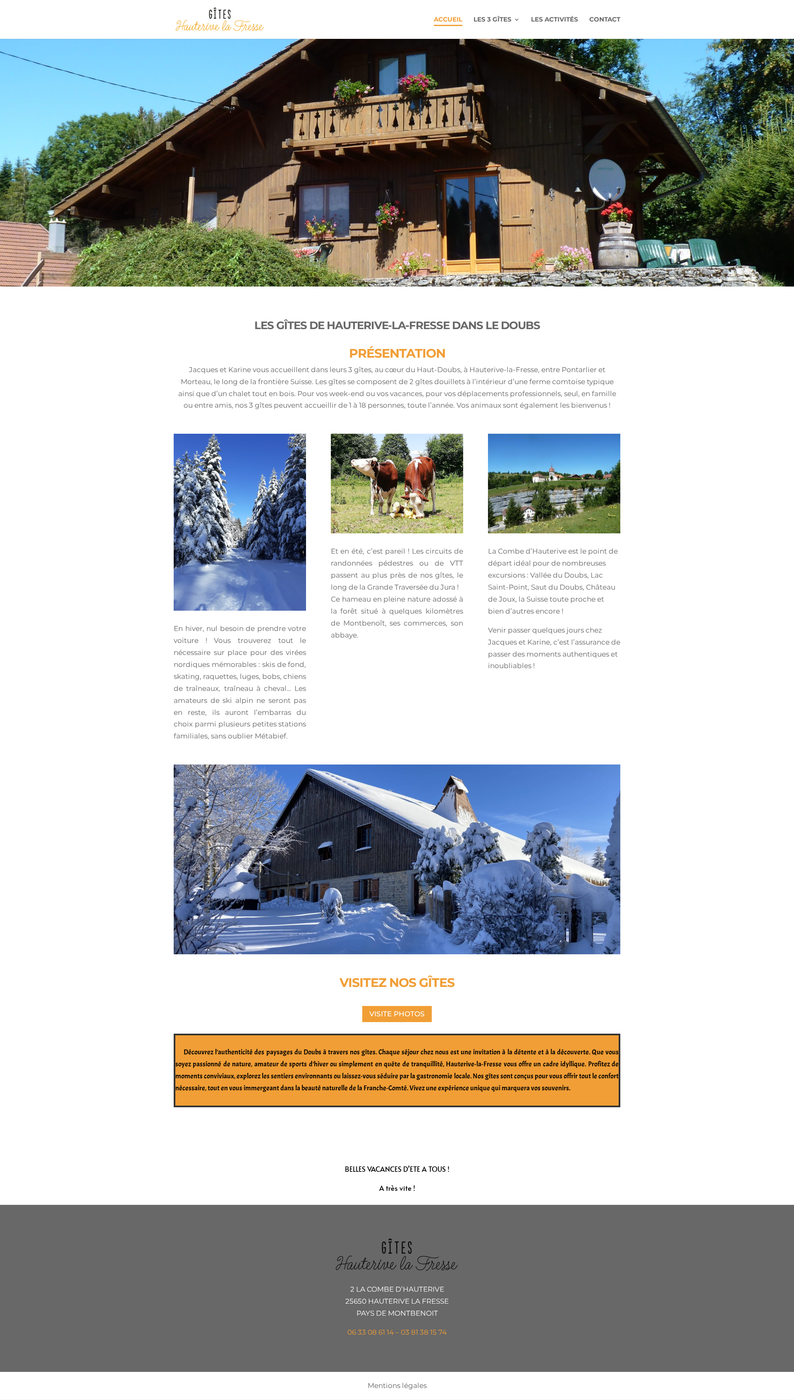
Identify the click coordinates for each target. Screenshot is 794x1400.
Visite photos (397, 1014)
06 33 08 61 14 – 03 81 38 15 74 (397, 1332)
